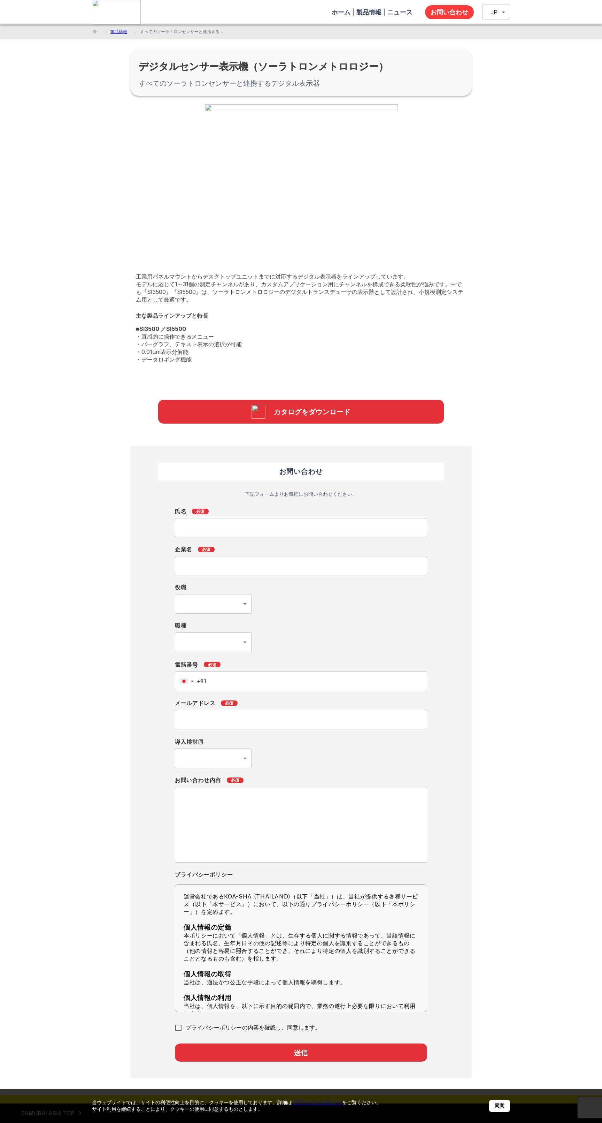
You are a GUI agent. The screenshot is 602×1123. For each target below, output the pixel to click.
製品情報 (118, 31)
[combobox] (213, 604)
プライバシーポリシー (317, 1102)
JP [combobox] (494, 12)
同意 (499, 1105)
